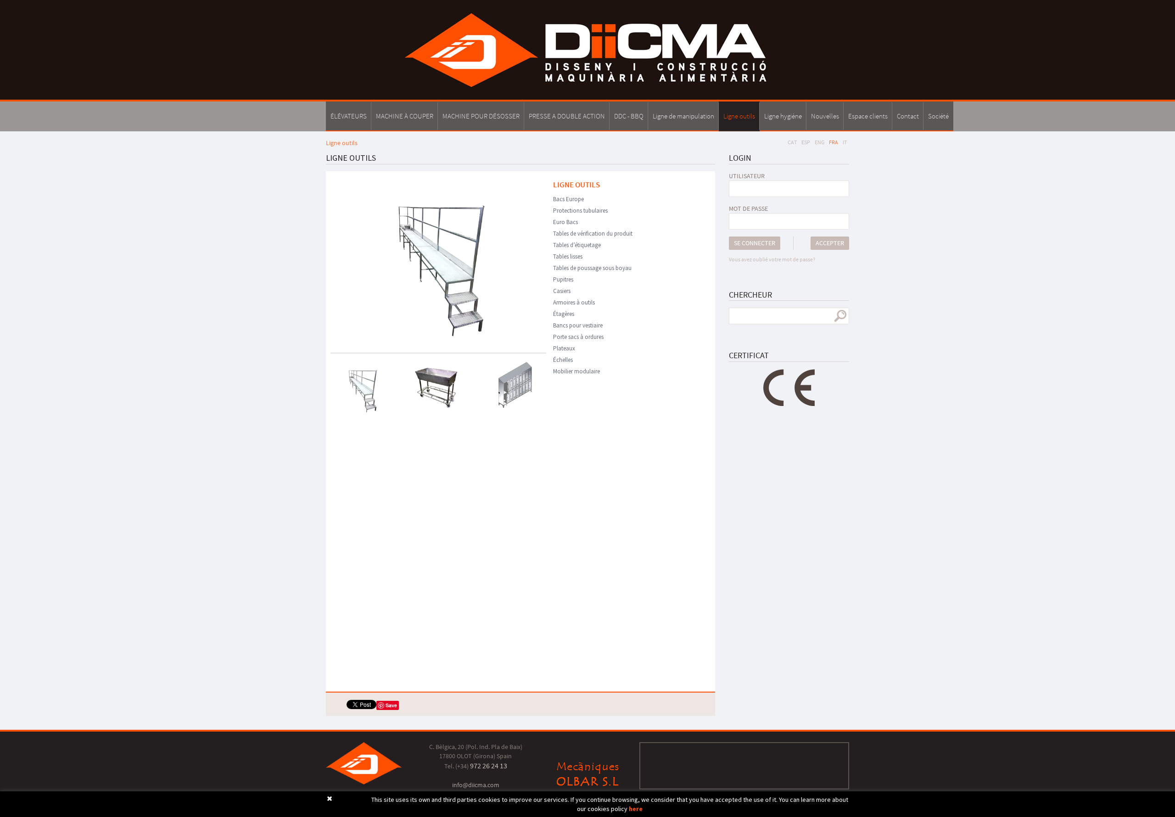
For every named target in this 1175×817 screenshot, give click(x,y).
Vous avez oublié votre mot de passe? (772, 259)
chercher (840, 316)
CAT (792, 142)
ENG (819, 142)
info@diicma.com (475, 785)
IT (845, 142)
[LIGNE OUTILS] (438, 258)
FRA (833, 142)
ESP (805, 142)
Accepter (830, 243)
